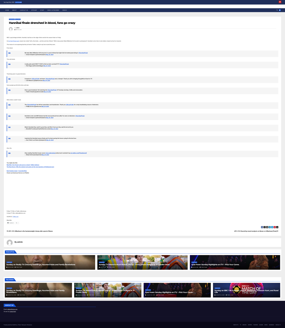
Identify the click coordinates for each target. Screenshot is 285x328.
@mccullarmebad (50, 153)
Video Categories (53, 10)
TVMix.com (15, 216)
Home (7, 10)
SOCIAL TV (278, 324)
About (14, 10)
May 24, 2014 (49, 54)
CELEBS (261, 324)
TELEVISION (18, 19)
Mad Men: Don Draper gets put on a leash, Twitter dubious (23, 165)
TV (240, 324)
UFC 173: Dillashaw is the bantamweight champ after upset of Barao (30, 231)
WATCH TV (235, 324)
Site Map (34, 10)
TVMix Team (19, 267)
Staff (42, 10)
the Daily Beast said (13, 41)
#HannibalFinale (83, 52)
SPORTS (250, 324)
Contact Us (24, 10)
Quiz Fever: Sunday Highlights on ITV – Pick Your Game (215, 264)
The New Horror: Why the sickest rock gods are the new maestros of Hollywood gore (30, 167)
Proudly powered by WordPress (11, 324)
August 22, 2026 (12, 295)
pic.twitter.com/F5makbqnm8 (79, 153)
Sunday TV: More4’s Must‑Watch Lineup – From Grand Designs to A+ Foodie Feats (134, 264)
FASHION (255, 324)
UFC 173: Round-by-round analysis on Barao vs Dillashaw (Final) (255, 231)
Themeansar (29, 324)
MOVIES (244, 324)
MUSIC (266, 324)
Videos (64, 10)
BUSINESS (271, 324)
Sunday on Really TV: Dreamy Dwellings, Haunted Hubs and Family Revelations (40, 264)
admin (17, 27)
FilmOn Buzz (11, 19)
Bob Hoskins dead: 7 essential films (17, 171)
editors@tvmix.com (12, 309)
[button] (277, 10)
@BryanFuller (35, 78)
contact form (13, 311)
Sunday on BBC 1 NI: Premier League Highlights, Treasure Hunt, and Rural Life (246, 291)
